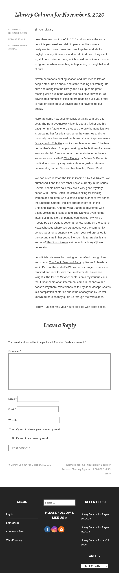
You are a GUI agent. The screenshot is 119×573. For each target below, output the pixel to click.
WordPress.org (14, 539)
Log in (9, 514)
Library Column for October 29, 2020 (31, 464)
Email (12, 409)
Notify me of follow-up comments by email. (36, 429)
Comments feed (15, 531)
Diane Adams (18, 39)
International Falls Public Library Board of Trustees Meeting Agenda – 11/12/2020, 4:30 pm (86, 469)
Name (12, 398)
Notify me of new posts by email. (30, 438)
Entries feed (13, 522)
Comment (14, 351)
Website (12, 419)
